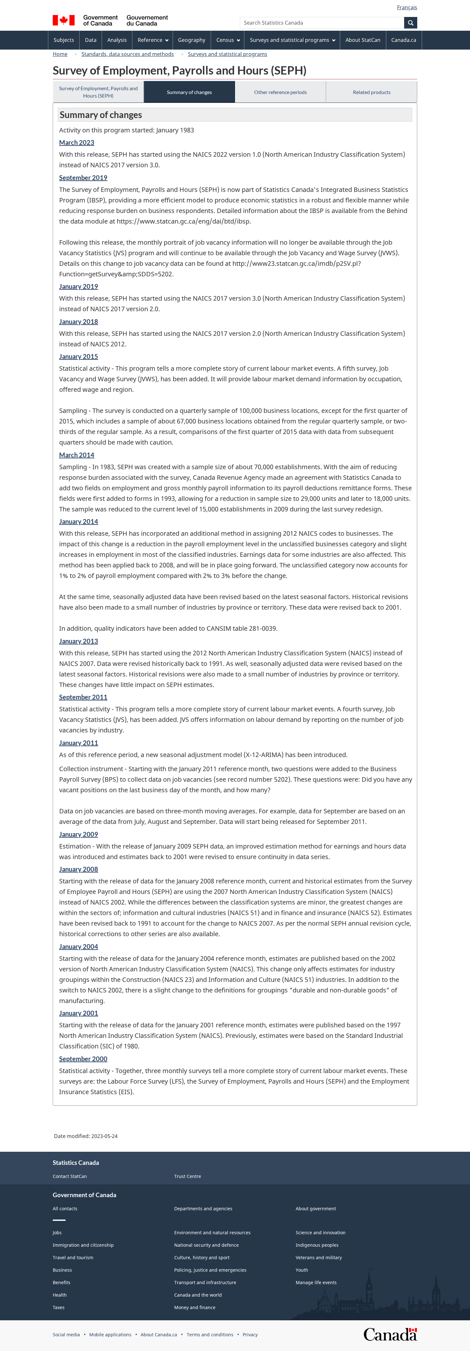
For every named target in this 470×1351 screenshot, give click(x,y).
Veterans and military (319, 1257)
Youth (302, 1270)
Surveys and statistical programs (227, 54)
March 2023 (76, 142)
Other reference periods (280, 92)
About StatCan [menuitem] (363, 39)
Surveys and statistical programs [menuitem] (289, 39)
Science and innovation (321, 1232)
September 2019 (83, 177)
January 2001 (78, 1013)
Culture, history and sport (202, 1257)
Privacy (250, 1334)
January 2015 (78, 356)
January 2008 (78, 869)
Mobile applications (110, 1334)
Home (60, 54)
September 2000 (83, 1059)
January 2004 (78, 946)
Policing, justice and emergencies (210, 1270)
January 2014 (78, 521)
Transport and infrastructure (205, 1282)
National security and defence (206, 1245)
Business (62, 1270)
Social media (66, 1334)
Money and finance (194, 1307)
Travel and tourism (73, 1257)
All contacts (65, 1208)
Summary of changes (189, 92)
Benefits (61, 1282)
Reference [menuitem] (150, 39)
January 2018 (78, 321)
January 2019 (78, 286)
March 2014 (76, 455)
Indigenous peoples (317, 1245)
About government (316, 1208)
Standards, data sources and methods (128, 54)
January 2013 (78, 641)
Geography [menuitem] (191, 39)
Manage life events (316, 1282)
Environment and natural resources (212, 1232)
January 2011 (78, 743)
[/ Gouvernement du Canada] (110, 21)
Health (60, 1295)
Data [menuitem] (91, 39)
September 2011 (83, 697)
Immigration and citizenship (83, 1245)
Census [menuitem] (225, 39)
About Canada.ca (159, 1334)
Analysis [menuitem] (117, 39)
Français (407, 7)
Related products (372, 92)
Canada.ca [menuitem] (403, 39)
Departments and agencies (203, 1208)
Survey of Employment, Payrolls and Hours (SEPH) (98, 92)
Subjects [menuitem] (64, 39)
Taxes (59, 1307)
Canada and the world (198, 1295)
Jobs (57, 1232)
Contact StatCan (70, 1176)
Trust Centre (187, 1176)
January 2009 (78, 834)
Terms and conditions (210, 1334)
